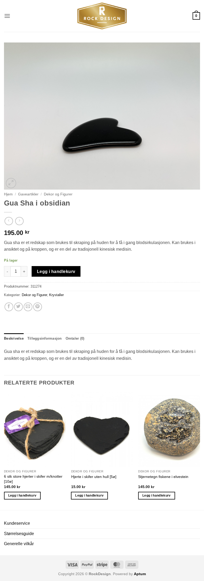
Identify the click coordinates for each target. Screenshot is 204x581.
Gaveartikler (28, 194)
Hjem (8, 194)
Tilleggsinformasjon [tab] (44, 338)
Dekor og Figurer (58, 194)
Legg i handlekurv (56, 271)
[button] (7, 15)
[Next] (200, 451)
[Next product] (9, 221)
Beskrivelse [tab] (14, 338)
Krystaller (56, 295)
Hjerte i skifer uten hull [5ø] (93, 477)
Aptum (140, 574)
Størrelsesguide (19, 533)
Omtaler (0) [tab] (75, 338)
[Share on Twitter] (18, 306)
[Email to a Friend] (28, 306)
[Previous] (4, 451)
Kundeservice (17, 523)
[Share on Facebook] (9, 306)
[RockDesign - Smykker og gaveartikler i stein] (102, 16)
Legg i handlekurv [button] (22, 495)
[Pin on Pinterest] (37, 306)
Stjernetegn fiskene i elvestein (163, 477)
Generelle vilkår (19, 543)
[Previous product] (19, 221)
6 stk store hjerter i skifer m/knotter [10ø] (33, 479)
